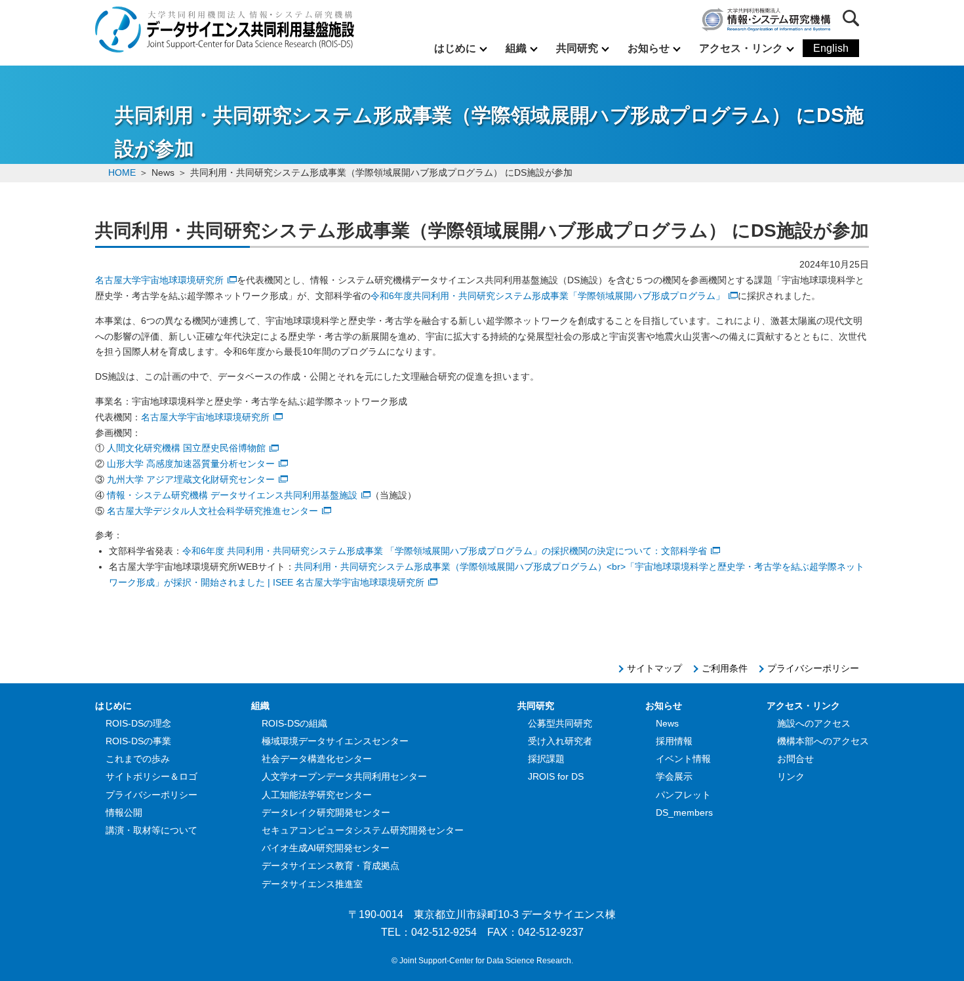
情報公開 (124, 812)
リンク (791, 776)
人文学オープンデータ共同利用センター (344, 776)
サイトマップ (654, 668)
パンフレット (683, 795)
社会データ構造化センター (317, 758)
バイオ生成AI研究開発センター (326, 848)
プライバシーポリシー (813, 668)
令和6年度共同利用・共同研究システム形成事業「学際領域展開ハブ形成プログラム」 (548, 295)
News (667, 723)
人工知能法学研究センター (317, 795)
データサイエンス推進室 (312, 884)
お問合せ (795, 758)
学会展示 (674, 776)
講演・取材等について (151, 830)
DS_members (684, 812)
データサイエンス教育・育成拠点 (330, 865)
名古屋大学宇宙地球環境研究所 (159, 280)
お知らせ (649, 48)
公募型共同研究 (560, 723)
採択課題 (546, 758)
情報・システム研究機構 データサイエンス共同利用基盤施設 (232, 495)
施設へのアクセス (814, 723)
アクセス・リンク (741, 48)
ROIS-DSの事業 (138, 741)
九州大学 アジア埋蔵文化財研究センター (191, 479)
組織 (516, 48)
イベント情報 (683, 758)
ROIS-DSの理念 (138, 723)
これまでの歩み (138, 758)
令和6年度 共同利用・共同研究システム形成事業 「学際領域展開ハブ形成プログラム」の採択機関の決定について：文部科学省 (444, 551)
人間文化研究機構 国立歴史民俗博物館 (186, 448)
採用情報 (674, 741)
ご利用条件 (725, 668)
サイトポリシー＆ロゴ (151, 776)
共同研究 (577, 48)
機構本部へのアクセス (823, 741)
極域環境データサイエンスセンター (335, 741)
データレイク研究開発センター (326, 812)
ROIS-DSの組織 (294, 723)
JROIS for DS (556, 776)
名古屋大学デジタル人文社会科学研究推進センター (212, 511)
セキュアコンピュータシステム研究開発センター (363, 830)
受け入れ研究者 (560, 741)
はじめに (455, 48)
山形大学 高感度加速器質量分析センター (191, 463)
